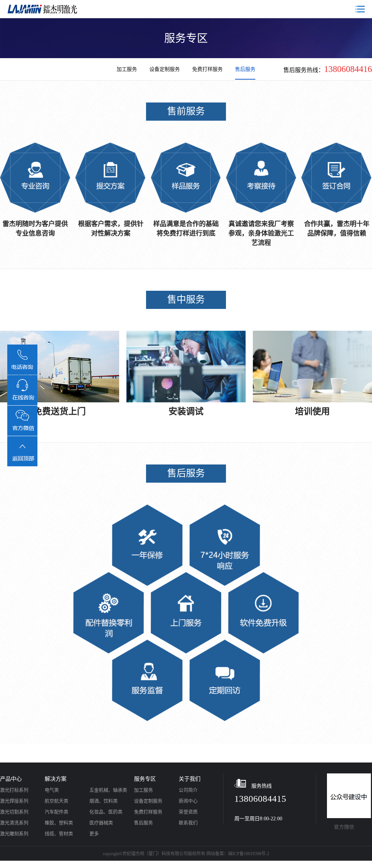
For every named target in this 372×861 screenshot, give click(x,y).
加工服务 (127, 69)
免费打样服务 (208, 69)
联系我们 (188, 822)
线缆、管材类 (59, 833)
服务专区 (145, 779)
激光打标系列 (14, 790)
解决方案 (55, 779)
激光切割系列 (14, 811)
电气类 (52, 790)
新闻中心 (188, 801)
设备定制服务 (165, 69)
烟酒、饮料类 (103, 801)
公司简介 (188, 790)
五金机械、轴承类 (108, 790)
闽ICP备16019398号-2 (248, 853)
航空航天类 (56, 801)
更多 (94, 833)
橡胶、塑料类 (59, 822)
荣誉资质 (188, 811)
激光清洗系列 (14, 822)
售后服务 (245, 69)
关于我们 (190, 779)
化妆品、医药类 (105, 811)
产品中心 (11, 779)
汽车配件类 (56, 811)
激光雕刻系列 (14, 833)
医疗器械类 (101, 822)
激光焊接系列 (14, 801)
